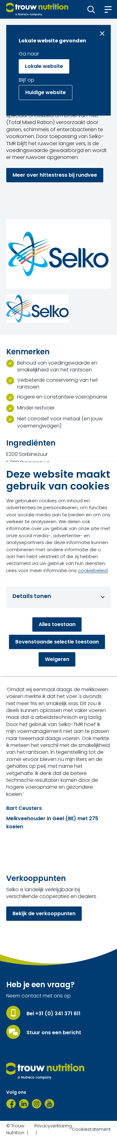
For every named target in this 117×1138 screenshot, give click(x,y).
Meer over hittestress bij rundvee (54, 175)
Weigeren (57, 659)
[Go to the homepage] (45, 1071)
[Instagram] (36, 1103)
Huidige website (45, 92)
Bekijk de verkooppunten (44, 913)
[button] (91, 9)
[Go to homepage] (37, 9)
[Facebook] (11, 1103)
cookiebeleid (93, 570)
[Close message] (102, 33)
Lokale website (44, 66)
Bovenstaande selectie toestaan (57, 641)
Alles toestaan (57, 624)
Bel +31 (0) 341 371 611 (53, 1013)
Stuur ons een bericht (54, 1032)
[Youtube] (49, 1103)
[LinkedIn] (24, 1103)
